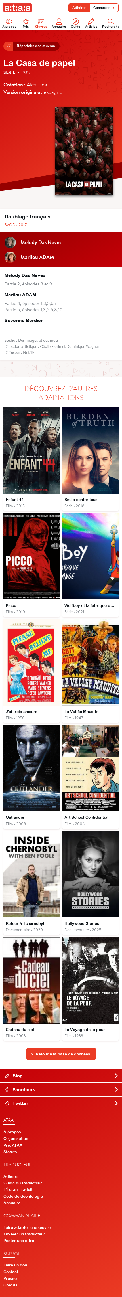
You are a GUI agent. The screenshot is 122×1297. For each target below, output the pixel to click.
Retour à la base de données (63, 1054)
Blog (17, 1075)
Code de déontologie (23, 1196)
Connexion (101, 8)
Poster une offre (18, 1240)
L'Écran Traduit (18, 1189)
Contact (10, 1272)
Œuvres (41, 26)
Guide (75, 26)
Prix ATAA (12, 1145)
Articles (91, 26)
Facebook (23, 1089)
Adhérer (79, 8)
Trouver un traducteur (24, 1234)
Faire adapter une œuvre (27, 1227)
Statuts (10, 1152)
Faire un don (15, 1265)
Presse (10, 1278)
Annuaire (59, 26)
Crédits (10, 1285)
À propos (9, 26)
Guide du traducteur (22, 1183)
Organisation (15, 1138)
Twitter (19, 1103)
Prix (26, 26)
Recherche (111, 26)
